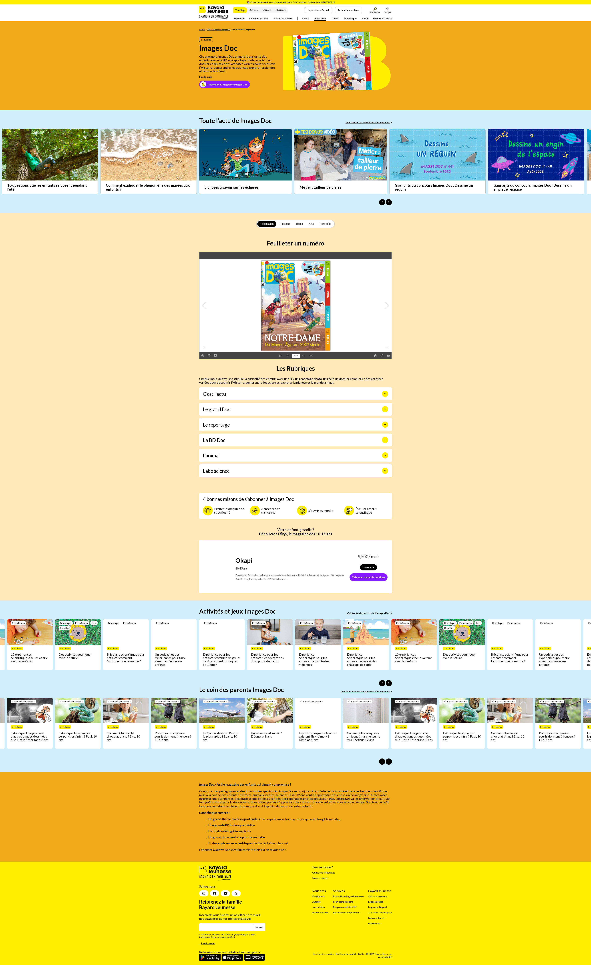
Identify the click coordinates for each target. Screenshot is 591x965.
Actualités (239, 18)
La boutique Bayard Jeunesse (348, 896)
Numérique (350, 18)
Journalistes (318, 907)
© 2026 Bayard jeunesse (379, 954)
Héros (305, 18)
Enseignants (318, 896)
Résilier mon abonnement (346, 912)
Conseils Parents (259, 18)
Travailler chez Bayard (380, 912)
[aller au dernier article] (382, 683)
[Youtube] (225, 893)
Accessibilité (385, 956)
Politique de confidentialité (350, 954)
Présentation (267, 224)
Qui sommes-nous (377, 896)
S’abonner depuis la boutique (368, 577)
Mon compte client (343, 901)
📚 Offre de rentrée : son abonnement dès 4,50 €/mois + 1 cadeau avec (291, 2)
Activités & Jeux (283, 18)
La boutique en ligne (348, 10)
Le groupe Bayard (377, 907)
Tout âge (240, 10)
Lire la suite (205, 76)
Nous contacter (320, 878)
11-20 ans (280, 10)
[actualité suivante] (389, 202)
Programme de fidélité (345, 907)
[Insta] (203, 893)
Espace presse (375, 901)
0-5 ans (253, 10)
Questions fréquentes (323, 872)
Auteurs (316, 901)
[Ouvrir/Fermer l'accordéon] (385, 394)
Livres (335, 18)
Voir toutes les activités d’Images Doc (368, 613)
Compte (387, 12)
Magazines (320, 18)
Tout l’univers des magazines (218, 29)
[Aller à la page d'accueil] (213, 18)
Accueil (202, 29)
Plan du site (374, 923)
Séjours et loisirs (382, 18)
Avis (311, 224)
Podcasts (285, 224)
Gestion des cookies (323, 954)
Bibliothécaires (320, 912)
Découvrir (368, 567)
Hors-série (325, 224)
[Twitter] (236, 893)
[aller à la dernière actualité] (382, 202)
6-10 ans (266, 10)
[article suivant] (389, 683)
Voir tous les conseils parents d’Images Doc (365, 691)
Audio (365, 18)
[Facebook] (214, 893)
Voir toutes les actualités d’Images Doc (368, 122)
